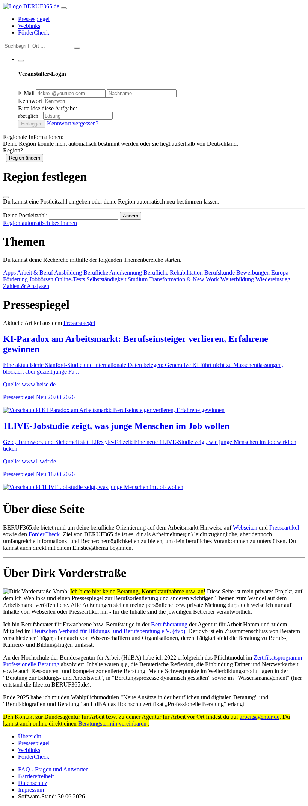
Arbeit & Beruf (35, 272)
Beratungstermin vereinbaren (112, 723)
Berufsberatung (169, 624)
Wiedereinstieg (272, 279)
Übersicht (29, 736)
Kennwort (30, 101)
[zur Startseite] (31, 6)
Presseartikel (284, 527)
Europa (279, 272)
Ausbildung (68, 272)
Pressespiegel (34, 19)
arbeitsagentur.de (259, 717)
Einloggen (31, 124)
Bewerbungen (253, 272)
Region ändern (24, 158)
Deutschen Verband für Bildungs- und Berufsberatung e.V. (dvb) (108, 631)
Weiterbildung (237, 279)
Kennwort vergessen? (72, 123)
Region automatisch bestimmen (40, 223)
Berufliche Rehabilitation (173, 272)
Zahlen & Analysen (26, 286)
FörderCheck (33, 32)
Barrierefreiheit (36, 776)
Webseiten (245, 527)
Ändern (130, 216)
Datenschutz (32, 783)
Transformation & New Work (184, 279)
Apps (9, 272)
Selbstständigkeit (106, 279)
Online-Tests (70, 279)
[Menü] (64, 8)
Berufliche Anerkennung (112, 272)
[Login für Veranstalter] (21, 61)
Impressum (31, 789)
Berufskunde (219, 272)
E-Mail (26, 93)
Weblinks (29, 26)
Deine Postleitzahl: (25, 215)
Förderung (15, 279)
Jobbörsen (41, 279)
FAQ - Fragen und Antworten (53, 769)
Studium (138, 279)
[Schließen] (6, 197)
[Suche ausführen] (77, 48)
